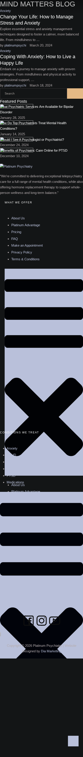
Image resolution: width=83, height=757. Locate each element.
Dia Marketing (51, 651)
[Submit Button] (75, 93)
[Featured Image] (16, 107)
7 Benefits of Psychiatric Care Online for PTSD (34, 150)
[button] (75, 6)
